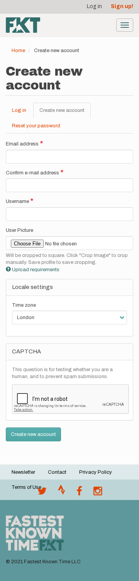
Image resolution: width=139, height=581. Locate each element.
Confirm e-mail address (32, 173)
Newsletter (23, 472)
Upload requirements (35, 269)
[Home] (23, 25)
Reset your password (36, 125)
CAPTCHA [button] (26, 351)
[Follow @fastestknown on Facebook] (79, 493)
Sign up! (122, 6)
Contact (57, 472)
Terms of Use (26, 487)
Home (18, 50)
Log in (94, 6)
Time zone (24, 305)
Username (17, 201)
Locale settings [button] (32, 287)
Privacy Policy (95, 472)
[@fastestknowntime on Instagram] (97, 493)
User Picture (19, 230)
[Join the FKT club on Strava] (61, 493)
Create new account (65, 113)
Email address (22, 144)
